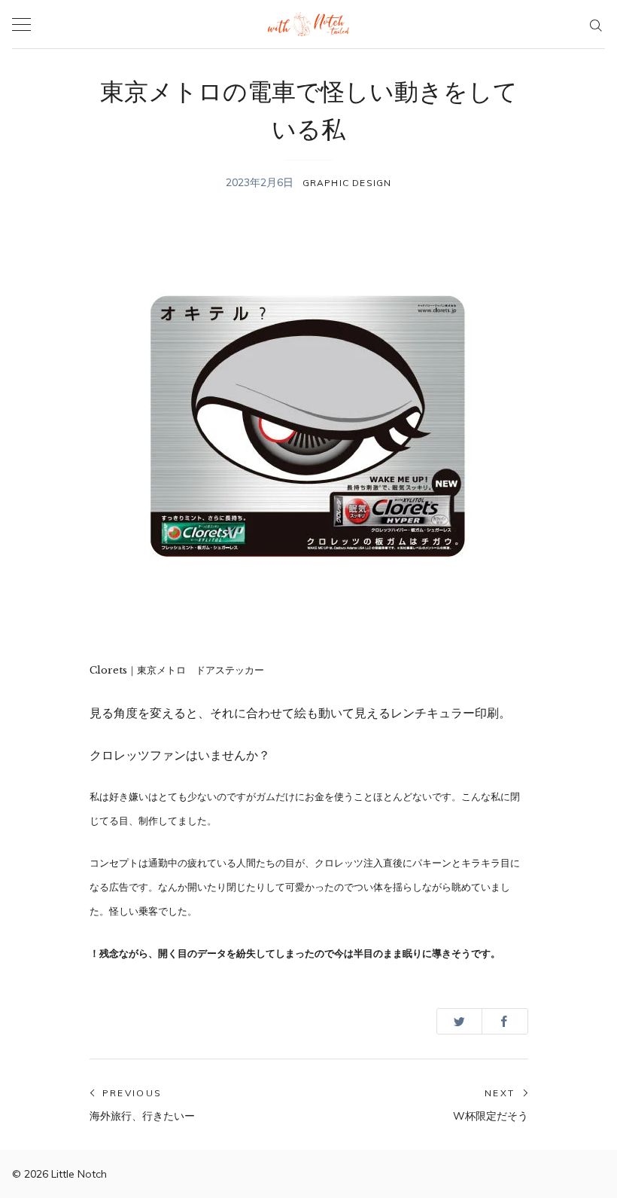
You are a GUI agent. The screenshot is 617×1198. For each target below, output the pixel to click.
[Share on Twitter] (459, 1021)
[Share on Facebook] (504, 1021)
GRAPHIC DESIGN (347, 182)
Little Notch (79, 1174)
